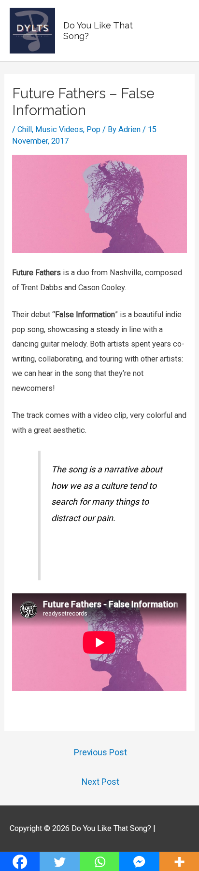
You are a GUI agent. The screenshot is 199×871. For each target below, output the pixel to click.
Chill (24, 129)
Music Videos (59, 129)
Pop (93, 129)
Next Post (100, 782)
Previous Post (100, 752)
